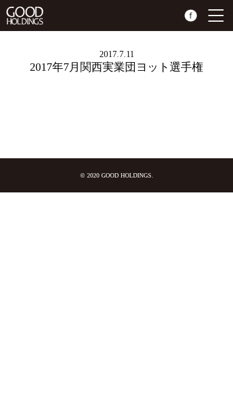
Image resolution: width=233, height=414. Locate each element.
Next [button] (222, 115)
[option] (19, 96)
